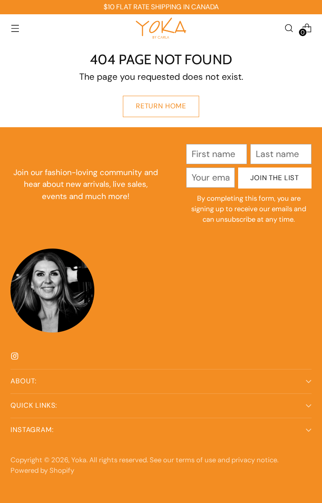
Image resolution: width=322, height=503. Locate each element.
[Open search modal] (289, 28)
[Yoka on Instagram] (15, 357)
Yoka (78, 460)
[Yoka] (161, 28)
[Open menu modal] (14, 28)
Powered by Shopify (42, 470)
